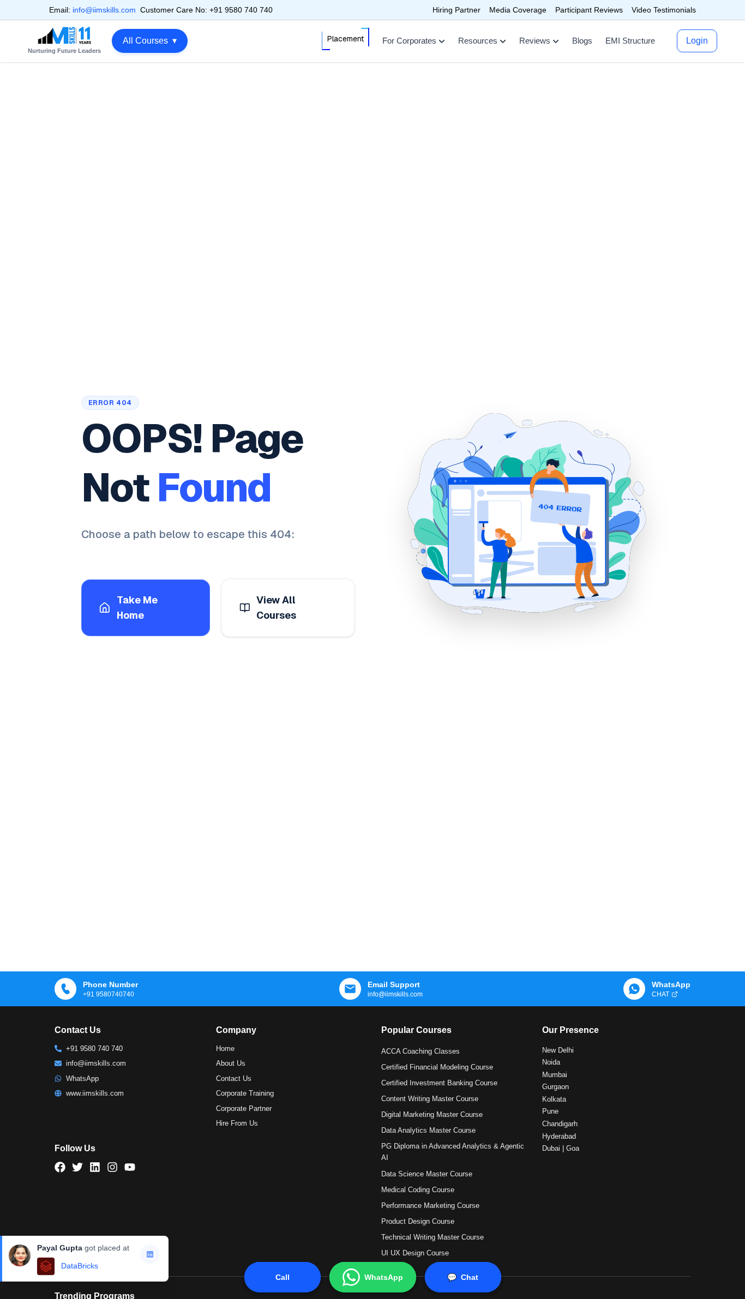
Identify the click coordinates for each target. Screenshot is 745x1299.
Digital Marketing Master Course (432, 1114)
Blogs (582, 40)
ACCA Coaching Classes (420, 1051)
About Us (230, 1063)
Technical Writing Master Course (432, 1237)
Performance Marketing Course (430, 1205)
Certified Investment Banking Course (439, 1083)
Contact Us (233, 1078)
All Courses (150, 40)
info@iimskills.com (104, 9)
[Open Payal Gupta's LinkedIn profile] (150, 1254)
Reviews (534, 40)
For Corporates (409, 40)
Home (225, 1048)
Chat (462, 1277)
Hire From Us (237, 1123)
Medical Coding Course (417, 1190)
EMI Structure (630, 40)
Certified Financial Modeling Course (437, 1067)
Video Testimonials (664, 9)
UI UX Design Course (415, 1253)
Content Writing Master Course (429, 1099)
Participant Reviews (589, 9)
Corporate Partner (244, 1108)
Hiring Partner (456, 9)
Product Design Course (417, 1221)
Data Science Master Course (426, 1174)
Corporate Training (245, 1093)
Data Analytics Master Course (428, 1130)
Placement (345, 39)
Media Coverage (517, 9)
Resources (477, 40)
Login (697, 40)
